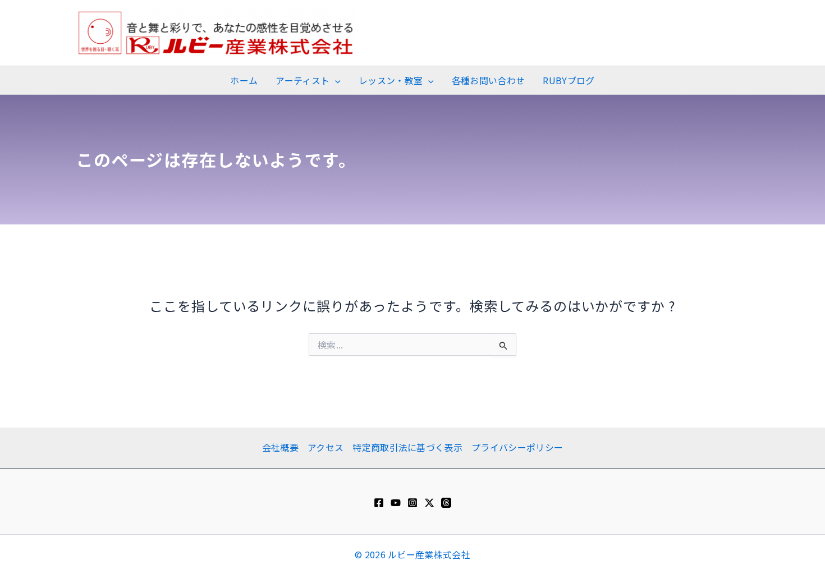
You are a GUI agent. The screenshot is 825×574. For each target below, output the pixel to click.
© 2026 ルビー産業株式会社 (412, 554)
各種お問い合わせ (488, 80)
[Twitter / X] (429, 503)
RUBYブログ (568, 80)
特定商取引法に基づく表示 (407, 447)
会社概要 (280, 447)
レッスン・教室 (391, 80)
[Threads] (446, 503)
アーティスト (302, 80)
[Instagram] (412, 503)
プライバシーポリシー (517, 447)
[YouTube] (396, 503)
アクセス (325, 447)
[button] (335, 80)
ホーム (244, 80)
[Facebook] (379, 503)
